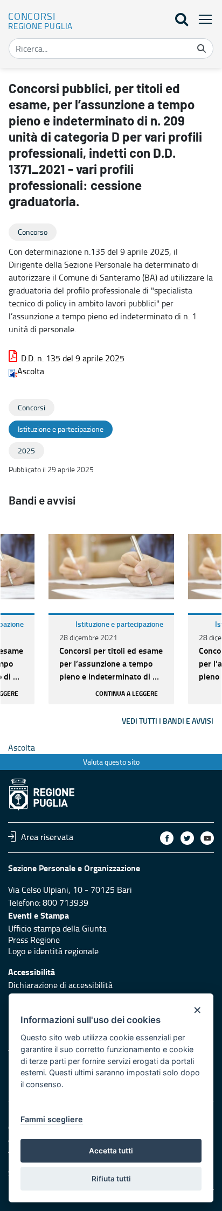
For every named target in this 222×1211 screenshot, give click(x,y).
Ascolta (30, 371)
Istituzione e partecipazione (119, 624)
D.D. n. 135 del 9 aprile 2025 (72, 358)
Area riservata (47, 836)
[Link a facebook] (167, 838)
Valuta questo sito (111, 762)
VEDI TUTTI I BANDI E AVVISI (167, 721)
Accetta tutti (111, 1150)
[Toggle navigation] (202, 19)
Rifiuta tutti (111, 1178)
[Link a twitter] (187, 838)
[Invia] (201, 48)
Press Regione (34, 940)
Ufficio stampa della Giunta (57, 928)
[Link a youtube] (207, 838)
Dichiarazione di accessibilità (60, 985)
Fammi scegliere (51, 1119)
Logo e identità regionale (53, 951)
